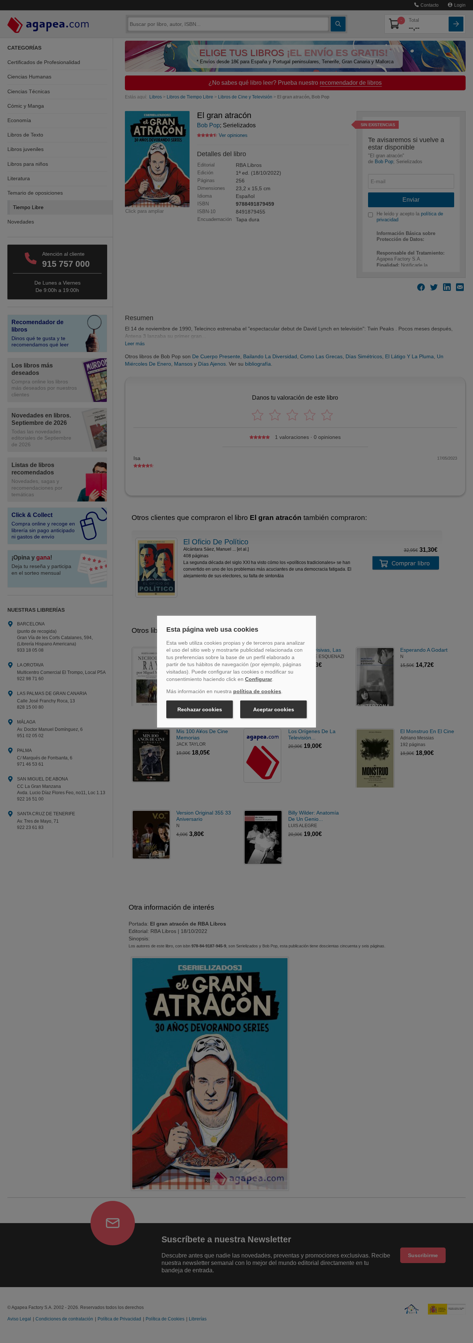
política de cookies (257, 691)
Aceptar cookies (273, 709)
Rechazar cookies (199, 709)
